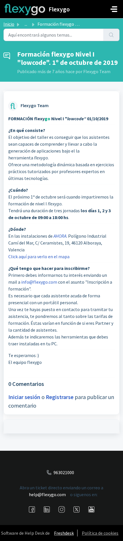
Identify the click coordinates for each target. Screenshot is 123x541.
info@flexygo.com (39, 282)
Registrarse (60, 396)
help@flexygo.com (47, 494)
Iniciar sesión (24, 396)
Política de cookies (100, 533)
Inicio (8, 24)
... (26, 24)
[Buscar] (111, 35)
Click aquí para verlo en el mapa (39, 256)
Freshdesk (64, 533)
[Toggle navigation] (114, 9)
